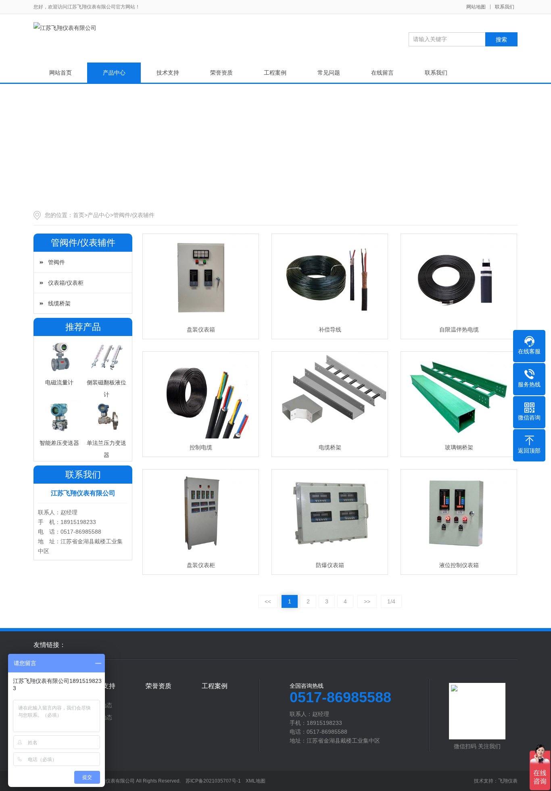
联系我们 (504, 7)
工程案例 (275, 72)
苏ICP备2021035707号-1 (213, 781)
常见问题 (328, 72)
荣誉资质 (221, 72)
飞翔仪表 (508, 781)
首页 (78, 215)
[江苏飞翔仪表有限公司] (64, 27)
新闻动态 (101, 705)
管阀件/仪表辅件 (133, 215)
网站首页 (60, 72)
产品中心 (114, 72)
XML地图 (255, 781)
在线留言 (382, 72)
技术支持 (168, 72)
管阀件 (56, 262)
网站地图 (476, 7)
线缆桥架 (59, 303)
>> (367, 601)
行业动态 (101, 717)
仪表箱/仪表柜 (65, 283)
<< (268, 601)
